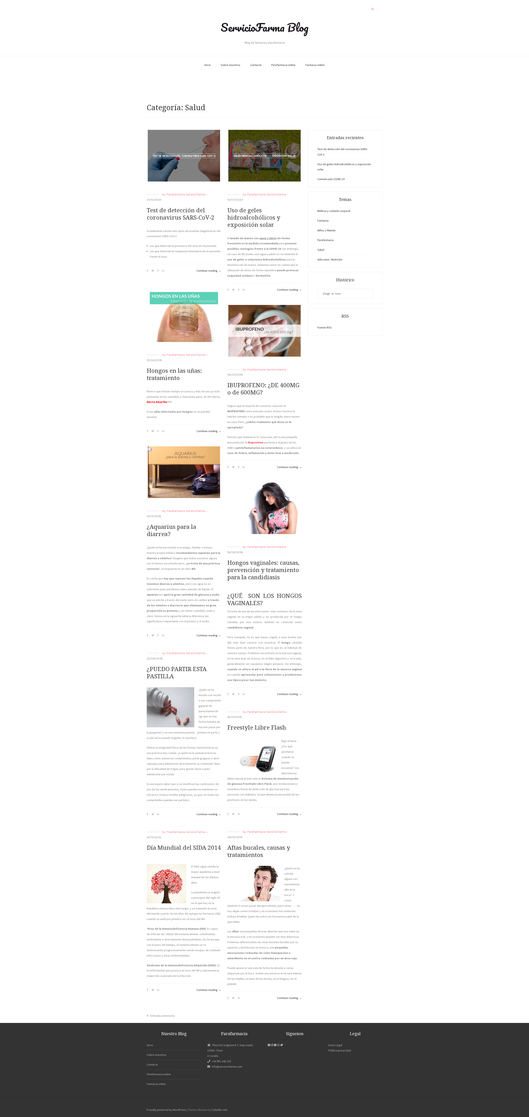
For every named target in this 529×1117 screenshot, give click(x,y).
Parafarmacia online (283, 65)
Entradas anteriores (162, 1016)
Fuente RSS (324, 327)
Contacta (255, 65)
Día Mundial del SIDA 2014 (184, 847)
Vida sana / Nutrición (329, 259)
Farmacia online (315, 65)
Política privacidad (339, 1050)
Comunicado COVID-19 (330, 179)
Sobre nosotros (230, 65)
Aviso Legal (335, 1045)
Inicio (207, 65)
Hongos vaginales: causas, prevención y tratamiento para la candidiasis (263, 570)
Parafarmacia (325, 240)
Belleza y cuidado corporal (333, 211)
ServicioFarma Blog (265, 27)
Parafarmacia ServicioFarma (186, 194)
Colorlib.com (219, 1110)
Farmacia (323, 220)
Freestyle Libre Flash (256, 727)
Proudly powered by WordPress (166, 1110)
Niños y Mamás (326, 230)
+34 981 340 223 (221, 1061)
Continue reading (209, 271)
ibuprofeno (255, 442)
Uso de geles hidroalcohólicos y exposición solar (253, 217)
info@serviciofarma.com (227, 1066)
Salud (320, 250)
